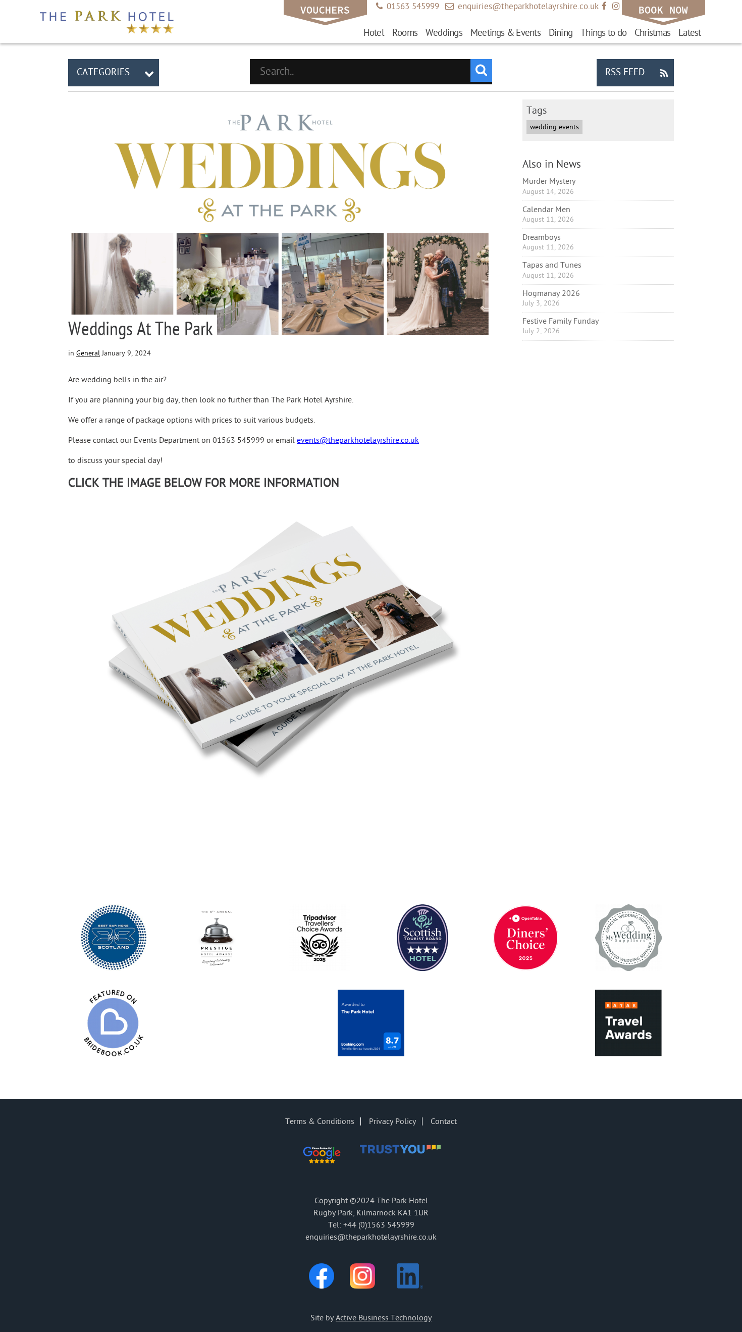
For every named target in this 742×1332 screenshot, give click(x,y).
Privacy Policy (392, 1121)
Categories (115, 72)
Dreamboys (541, 237)
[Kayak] (628, 1025)
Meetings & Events (505, 32)
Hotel (373, 32)
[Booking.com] (371, 1025)
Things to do (603, 32)
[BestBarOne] (113, 939)
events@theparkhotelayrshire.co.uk (358, 440)
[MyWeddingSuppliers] (628, 939)
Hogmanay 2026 (551, 293)
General (88, 353)
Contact (444, 1121)
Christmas (652, 32)
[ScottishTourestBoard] (422, 939)
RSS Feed (636, 72)
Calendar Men (546, 209)
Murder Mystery (548, 181)
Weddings (444, 32)
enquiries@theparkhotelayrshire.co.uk (522, 7)
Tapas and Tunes (551, 265)
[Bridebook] (113, 1025)
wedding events (554, 127)
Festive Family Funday (560, 321)
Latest (689, 32)
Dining (560, 32)
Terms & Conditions (319, 1121)
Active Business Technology (384, 1317)
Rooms (404, 32)
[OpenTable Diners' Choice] (525, 939)
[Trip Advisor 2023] (319, 939)
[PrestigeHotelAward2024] (216, 939)
